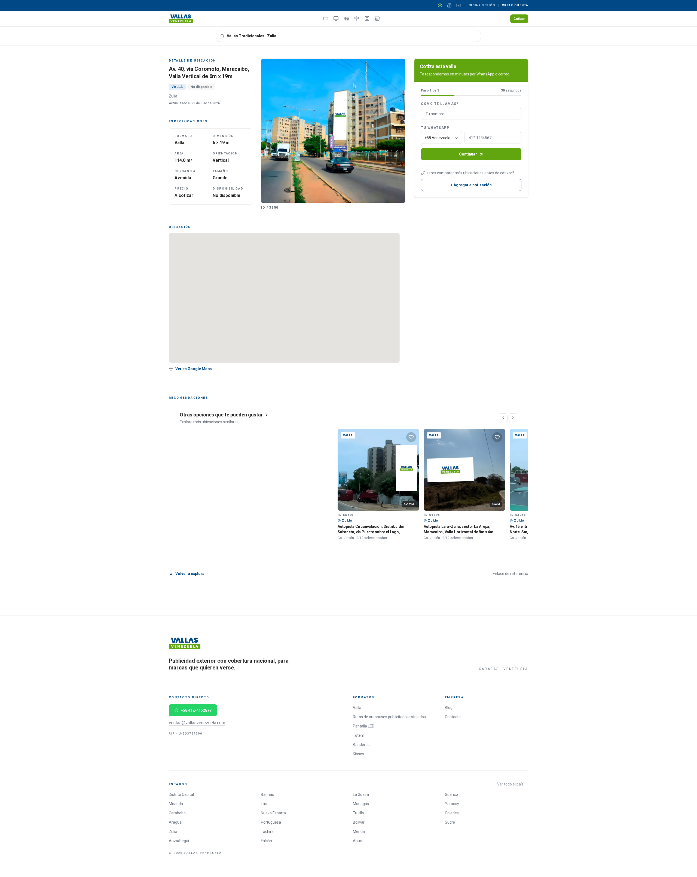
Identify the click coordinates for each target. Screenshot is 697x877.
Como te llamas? (439, 104)
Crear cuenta (515, 5)
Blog (449, 707)
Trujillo (358, 813)
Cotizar (519, 19)
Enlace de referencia (510, 573)
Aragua (175, 822)
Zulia (173, 831)
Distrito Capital (181, 794)
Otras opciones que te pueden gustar (221, 415)
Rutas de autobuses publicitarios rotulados (389, 717)
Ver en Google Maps (193, 369)
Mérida (359, 831)
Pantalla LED (363, 726)
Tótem (358, 735)
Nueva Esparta (273, 813)
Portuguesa (271, 822)
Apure (358, 841)
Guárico (451, 794)
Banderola (362, 744)
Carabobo (177, 813)
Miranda (176, 804)
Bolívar (359, 822)
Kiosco (358, 754)
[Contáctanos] (458, 5)
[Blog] (449, 5)
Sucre (450, 822)
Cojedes (452, 813)
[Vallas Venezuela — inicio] (181, 18)
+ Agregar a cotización (471, 185)
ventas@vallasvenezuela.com (197, 722)
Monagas (361, 804)
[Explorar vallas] (440, 5)
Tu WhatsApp (435, 128)
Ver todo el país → (512, 784)
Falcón (266, 841)
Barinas (267, 794)
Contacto (453, 717)
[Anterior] (503, 417)
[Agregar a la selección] (411, 437)
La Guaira (361, 794)
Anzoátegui (179, 841)
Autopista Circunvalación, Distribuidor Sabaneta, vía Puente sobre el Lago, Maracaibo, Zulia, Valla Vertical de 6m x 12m (376, 531)
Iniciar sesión (481, 5)
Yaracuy (452, 804)
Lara (264, 804)
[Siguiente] (513, 417)
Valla (357, 707)
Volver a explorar (190, 573)
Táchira (267, 831)
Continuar (468, 154)
